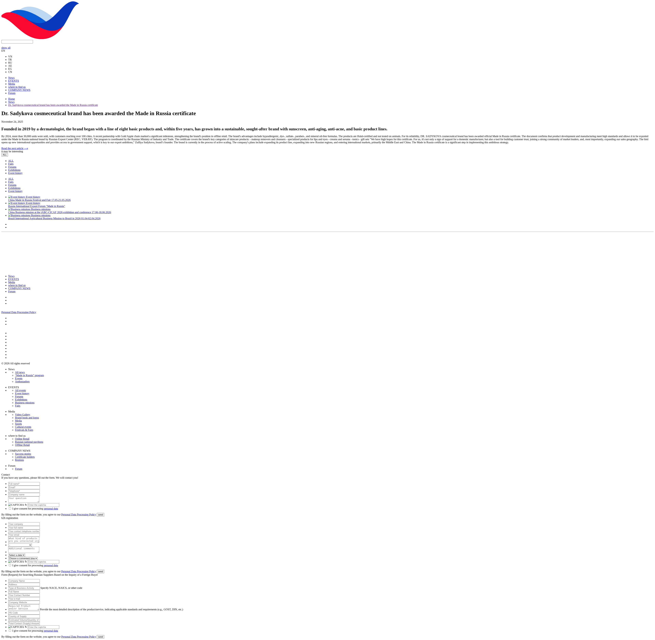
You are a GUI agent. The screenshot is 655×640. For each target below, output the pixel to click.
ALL (5, 155)
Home (11, 98)
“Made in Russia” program (29, 375)
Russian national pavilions (29, 441)
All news (20, 372)
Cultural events (23, 426)
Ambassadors (22, 381)
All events (20, 390)
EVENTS (13, 80)
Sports (18, 423)
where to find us (17, 86)
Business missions (24, 402)
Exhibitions (14, 170)
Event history (15, 173)
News (11, 77)
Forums (12, 166)
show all (5, 47)
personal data (51, 508)
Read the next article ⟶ (14, 148)
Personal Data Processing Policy (18, 312)
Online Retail (22, 438)
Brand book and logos (27, 417)
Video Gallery (22, 414)
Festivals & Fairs (24, 429)
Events (18, 378)
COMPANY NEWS (19, 90)
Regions (19, 460)
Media (11, 83)
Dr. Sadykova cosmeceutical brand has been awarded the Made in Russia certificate (53, 105)
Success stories (23, 453)
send (100, 514)
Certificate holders (25, 456)
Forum (11, 93)
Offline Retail (22, 444)
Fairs (10, 163)
